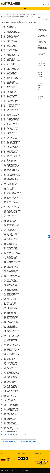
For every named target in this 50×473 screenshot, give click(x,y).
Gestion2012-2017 (41, 81)
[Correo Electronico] (41, 4)
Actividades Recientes (42, 63)
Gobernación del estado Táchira (22, 434)
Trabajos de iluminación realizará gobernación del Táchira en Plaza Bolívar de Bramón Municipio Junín (9, 443)
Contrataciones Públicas (42, 65)
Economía (40, 72)
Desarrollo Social (41, 70)
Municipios (40, 85)
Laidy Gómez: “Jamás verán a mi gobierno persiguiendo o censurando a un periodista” (28, 443)
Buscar (39, 17)
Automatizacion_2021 (18, 17)
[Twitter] (43, 4)
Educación (40, 74)
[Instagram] (48, 4)
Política (39, 87)
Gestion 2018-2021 (8, 434)
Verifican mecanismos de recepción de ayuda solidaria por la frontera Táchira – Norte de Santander (43, 31)
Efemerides (40, 76)
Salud (39, 91)
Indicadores (40, 83)
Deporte (39, 67)
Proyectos (40, 89)
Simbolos (40, 94)
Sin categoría (40, 96)
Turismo (39, 98)
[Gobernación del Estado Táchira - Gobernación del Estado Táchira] (10, 3)
